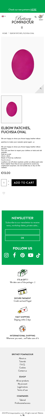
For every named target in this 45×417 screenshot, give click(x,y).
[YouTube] (30, 255)
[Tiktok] (38, 254)
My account (22, 383)
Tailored (23, 400)
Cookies (22, 367)
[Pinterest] (22, 255)
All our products (22, 380)
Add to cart (24, 183)
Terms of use (22, 390)
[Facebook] (14, 255)
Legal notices (22, 386)
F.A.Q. (22, 364)
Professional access (22, 403)
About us (22, 358)
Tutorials (22, 361)
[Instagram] (6, 255)
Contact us (22, 370)
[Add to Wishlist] (4, 192)
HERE (33, 9)
